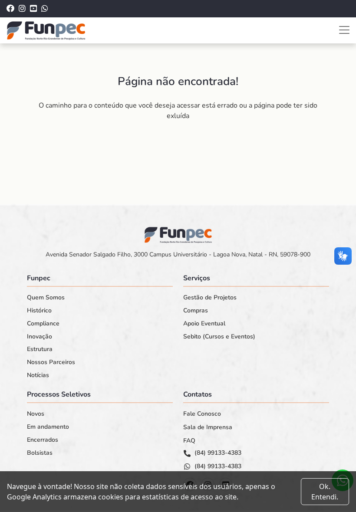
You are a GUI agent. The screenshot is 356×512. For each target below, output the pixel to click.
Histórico (39, 311)
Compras (195, 311)
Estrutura (40, 349)
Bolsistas (40, 453)
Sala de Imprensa (207, 427)
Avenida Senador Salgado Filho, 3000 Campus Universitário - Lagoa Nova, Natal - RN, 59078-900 (178, 254)
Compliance (43, 324)
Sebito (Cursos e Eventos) (219, 337)
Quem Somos (46, 298)
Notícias (38, 375)
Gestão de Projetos (210, 298)
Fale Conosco (202, 414)
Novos (35, 414)
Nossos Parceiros (51, 362)
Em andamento (48, 427)
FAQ (189, 441)
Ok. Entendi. (324, 492)
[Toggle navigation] (344, 30)
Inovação (39, 337)
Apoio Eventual (204, 324)
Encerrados (42, 440)
